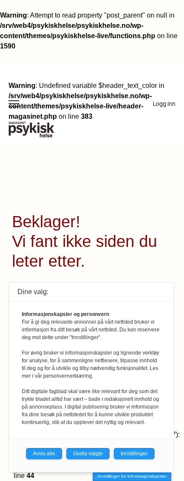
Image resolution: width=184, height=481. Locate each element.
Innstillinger (134, 454)
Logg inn (164, 104)
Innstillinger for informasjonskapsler (132, 476)
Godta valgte (88, 454)
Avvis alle (44, 454)
